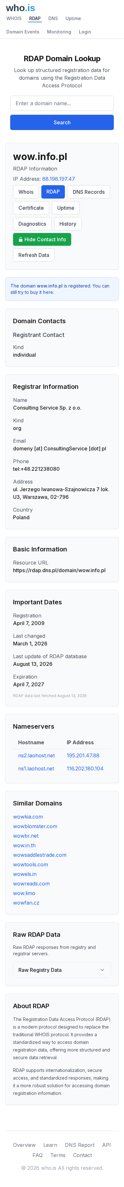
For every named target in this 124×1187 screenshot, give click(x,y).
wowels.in (25, 874)
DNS (53, 18)
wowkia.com (28, 816)
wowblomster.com (35, 826)
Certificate (31, 208)
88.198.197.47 (58, 179)
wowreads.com (31, 883)
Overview (24, 1145)
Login (85, 31)
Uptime (73, 18)
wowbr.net (25, 836)
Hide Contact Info (45, 239)
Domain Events (22, 31)
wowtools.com (30, 864)
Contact (82, 1155)
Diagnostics (32, 224)
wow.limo (24, 893)
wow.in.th (24, 845)
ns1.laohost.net (36, 768)
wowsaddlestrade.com (39, 855)
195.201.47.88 (83, 755)
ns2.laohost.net (36, 755)
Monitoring (59, 31)
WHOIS (14, 18)
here (48, 292)
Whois (25, 192)
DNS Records (89, 192)
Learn (50, 1145)
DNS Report (79, 1145)
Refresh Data (33, 255)
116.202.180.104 (85, 768)
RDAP (35, 18)
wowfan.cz (26, 902)
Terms (57, 1155)
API (106, 1145)
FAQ (37, 1155)
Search (62, 122)
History (67, 224)
